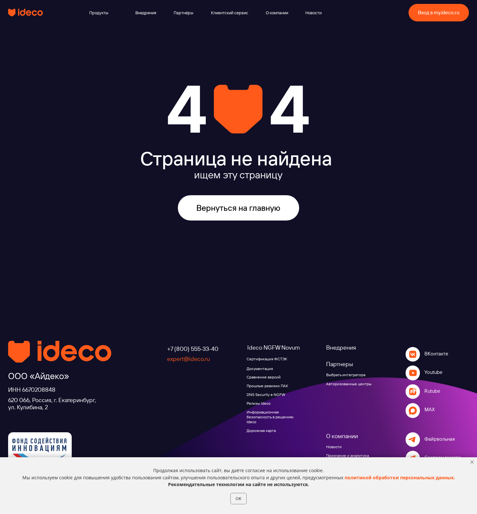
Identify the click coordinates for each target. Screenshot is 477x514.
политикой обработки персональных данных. (400, 477)
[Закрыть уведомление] (472, 462)
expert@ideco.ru (188, 359)
